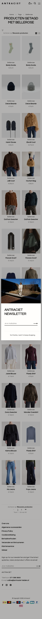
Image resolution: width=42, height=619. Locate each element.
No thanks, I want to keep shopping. (22, 335)
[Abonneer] (35, 323)
